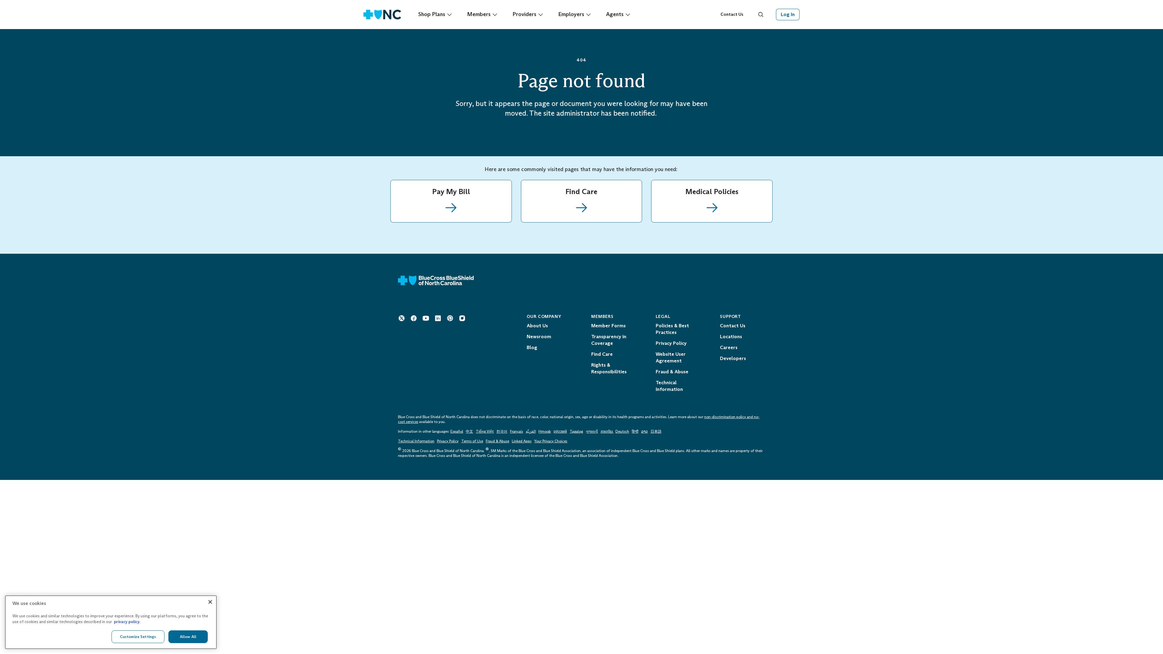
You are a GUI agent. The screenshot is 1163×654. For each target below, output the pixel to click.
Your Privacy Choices (550, 441)
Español (456, 431)
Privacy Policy (448, 441)
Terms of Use (472, 441)
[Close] (210, 602)
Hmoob (544, 431)
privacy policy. (127, 622)
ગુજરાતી (592, 431)
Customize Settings (138, 636)
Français (516, 431)
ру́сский (560, 431)
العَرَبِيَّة (531, 431)
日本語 (656, 431)
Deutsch (622, 431)
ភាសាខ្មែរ (607, 431)
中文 (469, 431)
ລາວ (644, 431)
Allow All (188, 636)
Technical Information (416, 441)
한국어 (501, 431)
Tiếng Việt (485, 431)
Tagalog (576, 431)
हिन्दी (635, 431)
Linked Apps (522, 441)
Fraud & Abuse (497, 441)
